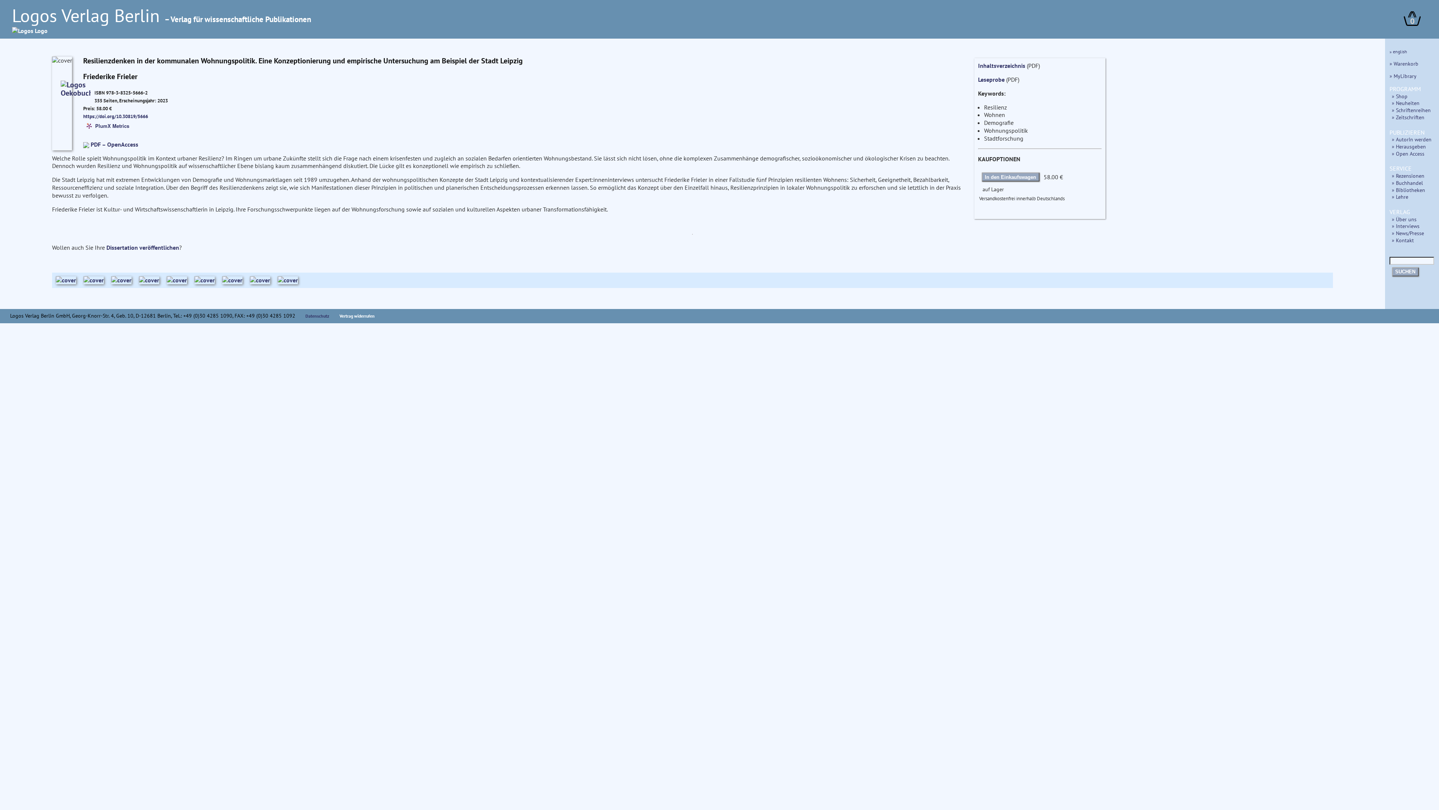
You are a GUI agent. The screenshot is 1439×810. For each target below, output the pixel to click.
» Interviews (1406, 226)
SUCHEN (1405, 271)
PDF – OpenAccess (114, 144)
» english (1398, 51)
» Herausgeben (1409, 146)
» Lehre (1400, 196)
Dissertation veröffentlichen (142, 247)
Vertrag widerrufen (357, 316)
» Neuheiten (1406, 102)
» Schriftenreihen (1411, 110)
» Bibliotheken (1408, 190)
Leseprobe (991, 79)
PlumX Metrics (112, 125)
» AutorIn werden (1412, 139)
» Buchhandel (1407, 182)
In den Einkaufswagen (1010, 177)
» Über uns (1404, 219)
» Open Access (1408, 153)
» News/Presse (1408, 233)
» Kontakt (1403, 240)
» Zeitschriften (1408, 117)
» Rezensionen (1408, 175)
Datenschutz (317, 316)
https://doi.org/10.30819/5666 (115, 116)
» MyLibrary (1403, 76)
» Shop (1400, 96)
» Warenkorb (1404, 63)
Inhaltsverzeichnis (1001, 65)
